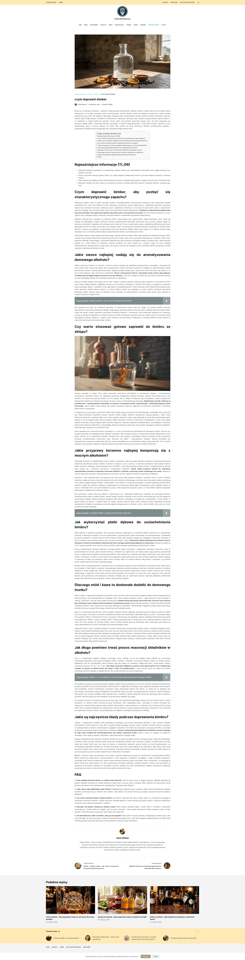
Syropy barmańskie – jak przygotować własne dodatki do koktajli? (122, 917)
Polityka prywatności (187, 2)
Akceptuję (146, 956)
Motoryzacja (119, 25)
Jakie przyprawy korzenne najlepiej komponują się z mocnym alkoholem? (122, 145)
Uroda (136, 25)
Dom (80, 25)
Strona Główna (51, 2)
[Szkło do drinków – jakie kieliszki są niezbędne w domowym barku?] (174, 900)
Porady (128, 25)
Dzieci (86, 25)
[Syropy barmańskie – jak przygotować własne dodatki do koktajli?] (122, 900)
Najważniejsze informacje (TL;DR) (109, 136)
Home (47, 947)
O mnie (61, 2)
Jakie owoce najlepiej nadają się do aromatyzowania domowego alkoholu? (122, 140)
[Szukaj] (198, 2)
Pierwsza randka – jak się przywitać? (66, 938)
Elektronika (94, 25)
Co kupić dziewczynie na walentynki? (183, 938)
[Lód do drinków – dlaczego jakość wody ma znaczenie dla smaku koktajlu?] (70, 900)
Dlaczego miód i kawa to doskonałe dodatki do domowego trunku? (120, 150)
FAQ (100, 157)
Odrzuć (155, 956)
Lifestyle (103, 25)
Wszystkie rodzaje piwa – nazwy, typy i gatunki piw (106, 938)
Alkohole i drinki (153, 25)
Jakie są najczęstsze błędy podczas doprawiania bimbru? (117, 154)
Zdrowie (143, 25)
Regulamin (174, 2)
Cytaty (163, 25)
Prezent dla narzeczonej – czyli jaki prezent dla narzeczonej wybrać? (144, 938)
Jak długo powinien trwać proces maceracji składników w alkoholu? (120, 152)
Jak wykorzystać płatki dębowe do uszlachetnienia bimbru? (118, 147)
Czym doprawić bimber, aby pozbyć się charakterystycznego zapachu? (121, 138)
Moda (110, 25)
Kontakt (165, 2)
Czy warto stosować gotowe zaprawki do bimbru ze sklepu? (118, 143)
